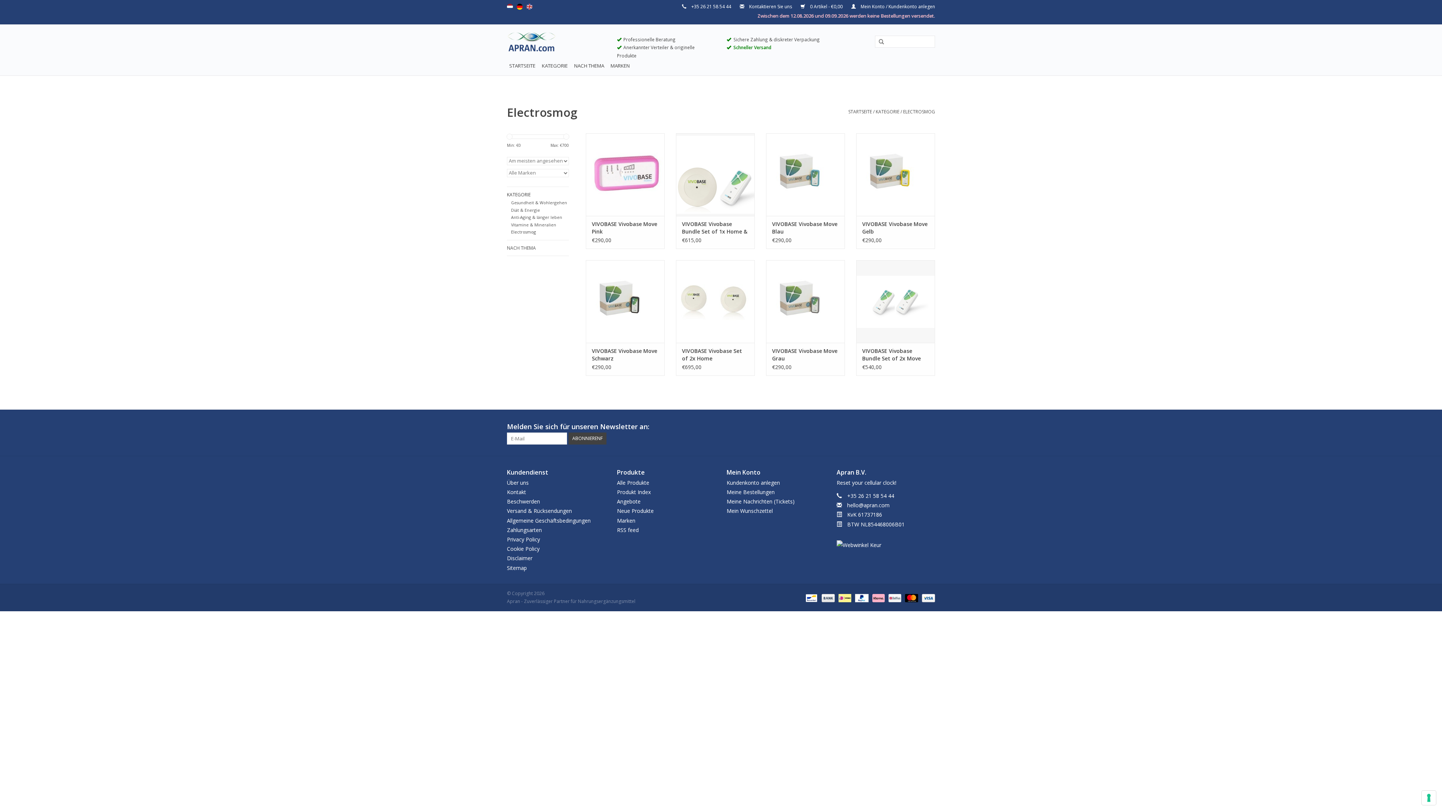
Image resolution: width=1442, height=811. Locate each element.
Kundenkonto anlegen (753, 482)
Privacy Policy (523, 539)
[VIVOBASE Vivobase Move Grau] (805, 301)
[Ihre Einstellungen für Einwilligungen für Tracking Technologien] (1429, 798)
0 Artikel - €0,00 (826, 6)
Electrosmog (919, 112)
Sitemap (517, 567)
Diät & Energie (525, 210)
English (529, 7)
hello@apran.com (868, 505)
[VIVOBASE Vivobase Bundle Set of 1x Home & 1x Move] (715, 174)
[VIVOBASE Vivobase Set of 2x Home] (715, 301)
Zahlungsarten (524, 530)
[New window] (916, 427)
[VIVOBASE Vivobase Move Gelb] (895, 174)
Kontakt (516, 492)
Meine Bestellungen (751, 492)
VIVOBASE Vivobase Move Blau (804, 227)
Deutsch (520, 7)
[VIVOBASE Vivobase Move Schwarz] (625, 301)
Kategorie (555, 65)
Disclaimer (519, 558)
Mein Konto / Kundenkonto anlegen (897, 6)
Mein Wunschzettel (750, 510)
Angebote (629, 501)
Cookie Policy (523, 548)
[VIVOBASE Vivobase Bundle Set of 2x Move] (895, 301)
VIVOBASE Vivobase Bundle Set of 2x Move (891, 354)
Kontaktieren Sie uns (770, 6)
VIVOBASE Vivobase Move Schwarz (624, 354)
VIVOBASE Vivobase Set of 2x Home (712, 354)
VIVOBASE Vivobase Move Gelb (895, 227)
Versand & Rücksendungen (539, 510)
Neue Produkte (635, 510)
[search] (905, 41)
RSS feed (628, 530)
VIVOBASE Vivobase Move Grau (804, 354)
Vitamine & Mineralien (533, 225)
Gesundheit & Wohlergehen (539, 202)
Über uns (518, 482)
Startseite (522, 65)
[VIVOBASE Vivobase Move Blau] (805, 174)
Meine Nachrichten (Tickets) (761, 501)
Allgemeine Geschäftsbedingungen (549, 520)
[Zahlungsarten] (810, 597)
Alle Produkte (633, 482)
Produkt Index (634, 492)
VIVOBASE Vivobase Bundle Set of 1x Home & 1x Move (714, 227)
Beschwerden (523, 501)
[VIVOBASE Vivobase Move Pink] (625, 174)
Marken (620, 65)
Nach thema (589, 65)
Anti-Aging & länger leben (536, 217)
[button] (878, 42)
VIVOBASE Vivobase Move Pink (624, 227)
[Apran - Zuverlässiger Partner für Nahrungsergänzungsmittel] (556, 43)
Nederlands (510, 7)
